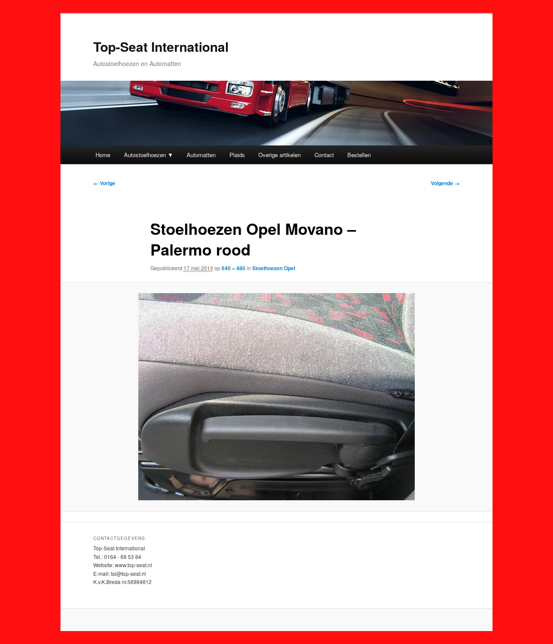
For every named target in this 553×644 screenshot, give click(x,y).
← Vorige (104, 183)
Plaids (237, 155)
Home (102, 155)
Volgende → (445, 183)
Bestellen (359, 155)
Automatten (201, 155)
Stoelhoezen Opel (273, 268)
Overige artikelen (279, 155)
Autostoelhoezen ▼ (148, 155)
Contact (324, 155)
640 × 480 (233, 268)
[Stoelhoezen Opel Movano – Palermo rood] (276, 396)
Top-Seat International (161, 46)
